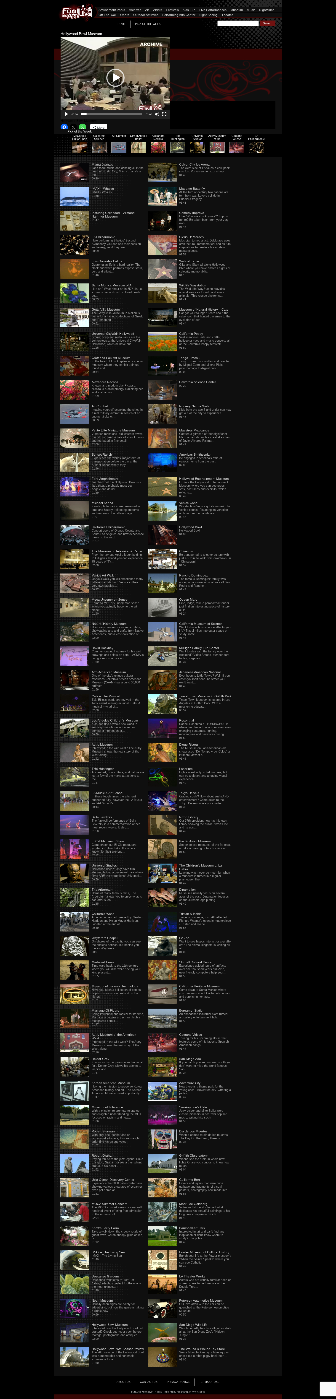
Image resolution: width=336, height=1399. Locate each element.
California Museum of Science (200, 624)
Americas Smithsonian (195, 454)
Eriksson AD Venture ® (191, 1392)
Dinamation (187, 889)
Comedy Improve (191, 213)
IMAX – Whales (103, 188)
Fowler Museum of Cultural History (204, 1252)
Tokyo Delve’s (189, 793)
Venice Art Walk (103, 575)
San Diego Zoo (190, 1059)
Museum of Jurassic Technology (115, 986)
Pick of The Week (148, 24)
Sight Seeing (208, 15)
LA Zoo (184, 938)
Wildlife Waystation (192, 285)
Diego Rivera (188, 744)
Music (251, 10)
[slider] (111, 114)
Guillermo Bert (189, 1179)
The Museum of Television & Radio (117, 551)
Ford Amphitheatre (105, 478)
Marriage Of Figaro (105, 1010)
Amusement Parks (112, 10)
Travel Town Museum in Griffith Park (205, 696)
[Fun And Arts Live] (73, 3)
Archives (135, 10)
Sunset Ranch (102, 454)
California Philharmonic (108, 527)
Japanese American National (200, 672)
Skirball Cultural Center (196, 962)
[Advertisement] (229, 69)
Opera (124, 15)
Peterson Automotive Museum (201, 1300)
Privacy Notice (178, 1381)
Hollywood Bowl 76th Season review (118, 1349)
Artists (157, 10)
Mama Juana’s (102, 164)
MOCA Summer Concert (109, 1204)
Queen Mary (188, 599)
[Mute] (157, 114)
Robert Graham (103, 1155)
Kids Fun (189, 10)
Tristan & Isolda (190, 914)
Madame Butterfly (192, 188)
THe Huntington (103, 769)
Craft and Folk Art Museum (111, 358)
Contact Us (148, 1381)
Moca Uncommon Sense (109, 599)
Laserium (186, 769)
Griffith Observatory (193, 1155)
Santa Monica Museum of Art (112, 285)
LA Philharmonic (103, 237)
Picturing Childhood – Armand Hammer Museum (113, 214)
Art (147, 10)
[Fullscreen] (164, 114)
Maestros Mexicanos (194, 430)
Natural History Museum (109, 624)
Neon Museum (102, 1300)
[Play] (66, 114)
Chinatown (187, 551)
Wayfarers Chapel (104, 938)
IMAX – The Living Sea (108, 1252)
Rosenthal (186, 720)
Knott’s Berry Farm (105, 1228)
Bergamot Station (191, 1010)
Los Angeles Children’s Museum (115, 720)
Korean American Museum (111, 1083)
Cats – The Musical (106, 696)
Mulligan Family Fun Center (199, 648)
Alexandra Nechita (105, 382)
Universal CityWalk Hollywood (113, 333)
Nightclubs (266, 10)
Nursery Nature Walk (194, 406)
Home (121, 24)
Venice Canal (188, 503)
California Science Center (197, 382)
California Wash (103, 914)
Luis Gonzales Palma (107, 261)
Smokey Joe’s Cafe (193, 1107)
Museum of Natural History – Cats (203, 309)
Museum (236, 10)
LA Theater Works (192, 1276)
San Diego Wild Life (193, 1324)
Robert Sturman (103, 1131)
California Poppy (191, 333)
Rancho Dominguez (193, 575)
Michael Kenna (102, 503)
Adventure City (189, 1083)
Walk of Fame (189, 261)
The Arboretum (102, 889)
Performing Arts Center (178, 15)
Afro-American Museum (109, 672)
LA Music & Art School (107, 793)
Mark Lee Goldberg (193, 1204)
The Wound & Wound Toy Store (202, 1349)
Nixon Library (188, 817)
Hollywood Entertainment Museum (204, 478)
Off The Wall (107, 15)
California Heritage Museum (199, 986)
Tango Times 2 (189, 358)
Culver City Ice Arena (194, 164)
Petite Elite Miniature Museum (113, 430)
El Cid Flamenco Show (108, 841)
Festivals (172, 10)
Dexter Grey (100, 1059)
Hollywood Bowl (190, 527)
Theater (227, 15)
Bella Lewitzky (102, 817)
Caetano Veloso (190, 1034)
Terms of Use (209, 1381)
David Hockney (102, 648)
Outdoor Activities (145, 15)
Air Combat (100, 406)
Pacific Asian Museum (195, 841)
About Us (124, 1381)
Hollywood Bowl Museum (110, 1324)
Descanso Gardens (106, 1276)
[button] (115, 78)
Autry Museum (102, 744)
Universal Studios (104, 865)
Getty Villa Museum (106, 309)
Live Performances (213, 10)
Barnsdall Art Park (192, 1228)
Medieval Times (103, 962)
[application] (115, 78)
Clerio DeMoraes (191, 237)
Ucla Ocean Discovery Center (113, 1179)
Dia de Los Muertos (193, 1131)
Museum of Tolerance (107, 1107)
